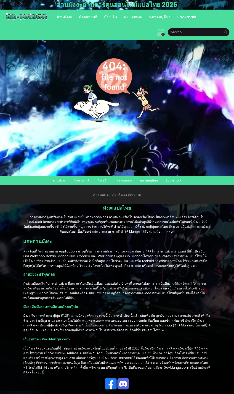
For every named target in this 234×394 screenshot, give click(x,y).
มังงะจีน (103, 180)
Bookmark (173, 180)
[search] (225, 32)
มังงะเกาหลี (82, 180)
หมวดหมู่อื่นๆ (149, 180)
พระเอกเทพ (124, 180)
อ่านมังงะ (59, 180)
